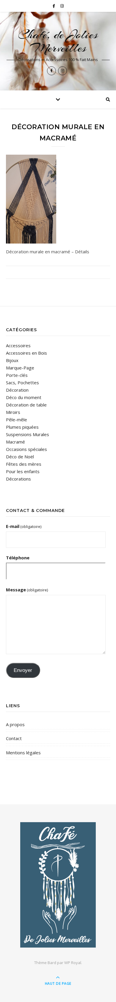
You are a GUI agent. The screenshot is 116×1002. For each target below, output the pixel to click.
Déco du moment (23, 397)
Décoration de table (26, 405)
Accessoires (18, 345)
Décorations (18, 479)
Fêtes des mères (23, 464)
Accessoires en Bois (26, 353)
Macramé (15, 442)
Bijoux (12, 360)
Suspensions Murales (27, 434)
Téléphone (17, 558)
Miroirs (13, 412)
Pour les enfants (23, 471)
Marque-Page (20, 368)
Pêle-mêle (16, 419)
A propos (15, 724)
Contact (14, 738)
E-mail (23, 526)
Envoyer (23, 670)
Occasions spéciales (26, 449)
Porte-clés (17, 375)
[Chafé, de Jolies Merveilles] (58, 885)
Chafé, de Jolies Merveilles (58, 41)
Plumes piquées (22, 427)
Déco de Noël (20, 457)
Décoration (17, 390)
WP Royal (72, 962)
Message (27, 590)
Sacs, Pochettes (22, 382)
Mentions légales (23, 752)
